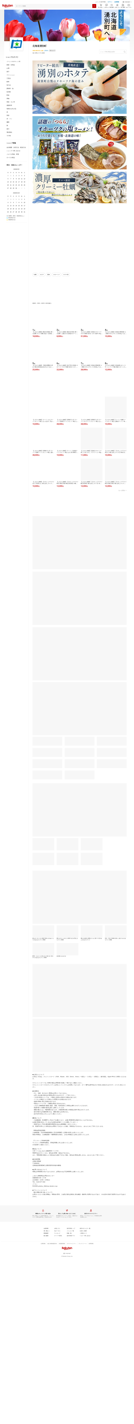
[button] (127, 7)
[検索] (94, 11)
